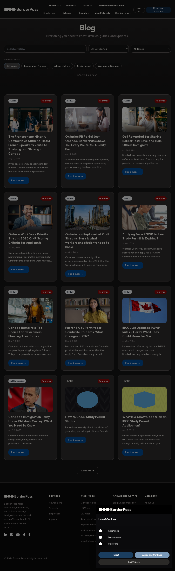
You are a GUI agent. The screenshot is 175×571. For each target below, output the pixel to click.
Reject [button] (116, 555)
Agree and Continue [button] (152, 555)
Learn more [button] (134, 562)
